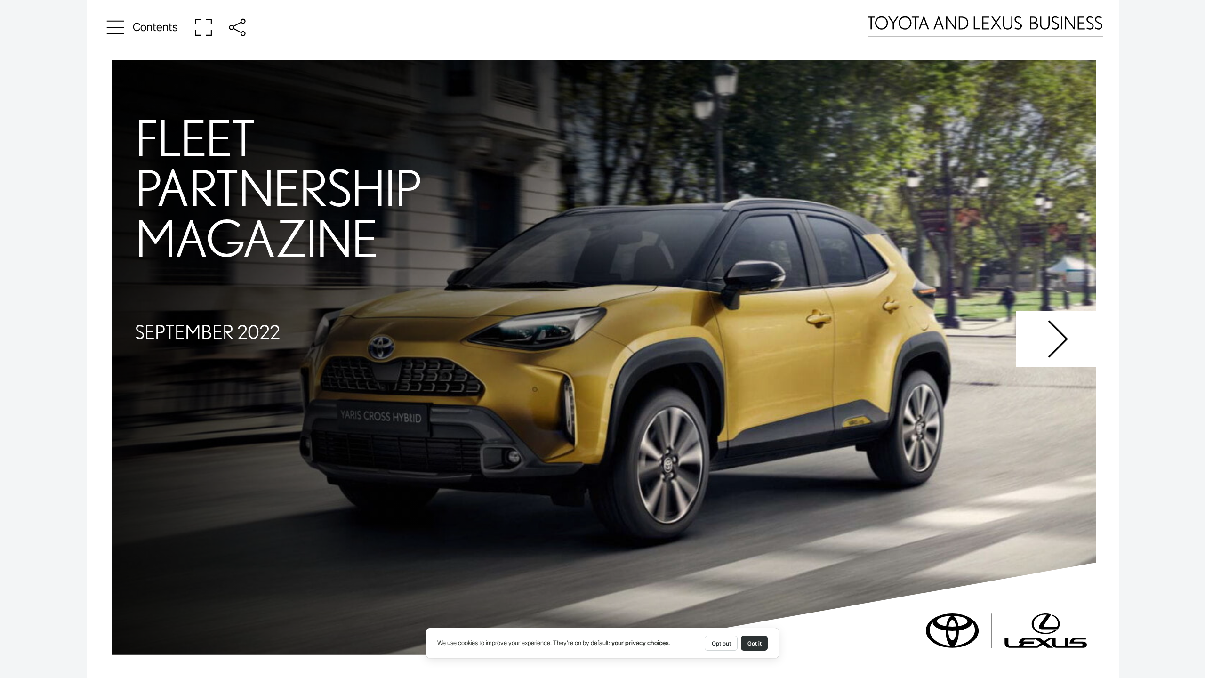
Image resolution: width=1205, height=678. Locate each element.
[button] (142, 27)
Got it (754, 643)
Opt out (721, 643)
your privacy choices (640, 642)
